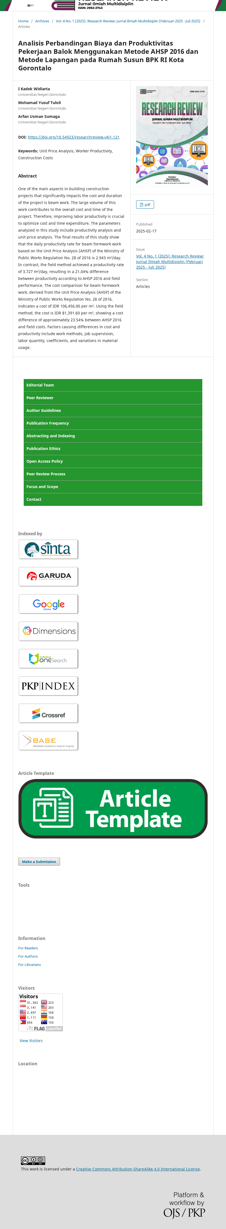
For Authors (28, 956)
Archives (42, 20)
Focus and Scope (42, 486)
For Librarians (29, 964)
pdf (147, 204)
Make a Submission (39, 861)
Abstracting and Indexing (50, 435)
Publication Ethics (43, 448)
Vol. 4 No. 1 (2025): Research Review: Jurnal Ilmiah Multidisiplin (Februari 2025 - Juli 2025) (128, 20)
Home (23, 20)
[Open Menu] (18, 5)
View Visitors (31, 1040)
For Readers (28, 947)
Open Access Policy (44, 461)
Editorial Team (40, 385)
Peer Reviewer (39, 397)
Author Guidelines (43, 410)
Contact (33, 499)
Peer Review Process (45, 473)
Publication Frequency (47, 423)
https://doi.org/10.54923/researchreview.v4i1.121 (74, 137)
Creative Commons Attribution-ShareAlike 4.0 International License (138, 1169)
